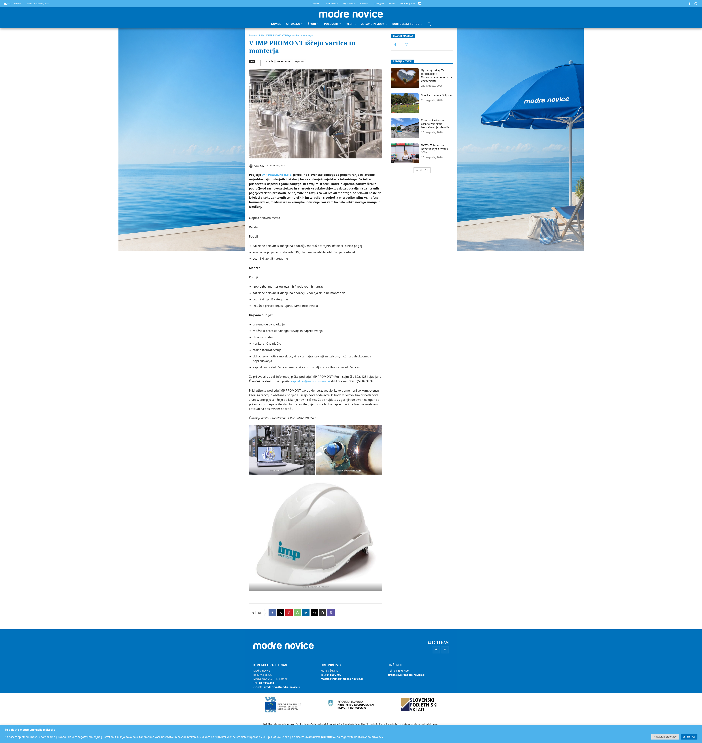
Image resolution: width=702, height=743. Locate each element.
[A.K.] (251, 166)
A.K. (262, 165)
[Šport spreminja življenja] (405, 103)
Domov (253, 35)
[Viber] (331, 612)
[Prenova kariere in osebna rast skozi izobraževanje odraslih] (405, 128)
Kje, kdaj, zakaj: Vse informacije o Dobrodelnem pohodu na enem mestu (436, 75)
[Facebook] (689, 3)
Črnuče (269, 61)
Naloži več (421, 170)
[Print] (322, 612)
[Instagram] (696, 3)
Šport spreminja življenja (436, 95)
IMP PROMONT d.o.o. (277, 175)
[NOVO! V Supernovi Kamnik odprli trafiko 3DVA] (405, 153)
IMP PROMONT (284, 61)
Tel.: (263, 683)
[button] (429, 24)
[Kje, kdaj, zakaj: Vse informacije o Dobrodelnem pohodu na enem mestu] (405, 78)
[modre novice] (351, 13)
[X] (280, 612)
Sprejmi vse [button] (689, 736)
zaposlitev (300, 61)
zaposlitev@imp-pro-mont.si (310, 381)
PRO (261, 35)
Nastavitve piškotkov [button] (665, 736)
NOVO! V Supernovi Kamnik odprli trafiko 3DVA (434, 148)
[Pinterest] (289, 612)
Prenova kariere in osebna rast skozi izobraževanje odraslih (435, 123)
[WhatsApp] (297, 612)
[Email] (314, 612)
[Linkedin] (306, 612)
